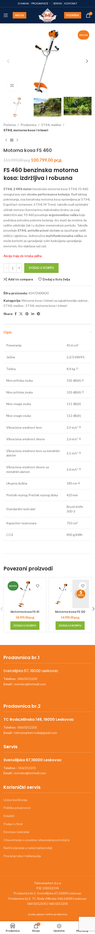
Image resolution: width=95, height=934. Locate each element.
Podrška (72, 15)
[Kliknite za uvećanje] (12, 86)
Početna (9, 125)
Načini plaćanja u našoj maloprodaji (27, 848)
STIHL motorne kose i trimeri (25, 130)
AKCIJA (19, 15)
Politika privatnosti (16, 808)
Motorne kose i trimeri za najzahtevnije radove (54, 300)
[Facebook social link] (15, 314)
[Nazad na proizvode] (12, 140)
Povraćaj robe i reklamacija (22, 856)
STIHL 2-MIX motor (17, 189)
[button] (8, 61)
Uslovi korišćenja (15, 800)
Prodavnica (28, 125)
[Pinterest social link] (27, 314)
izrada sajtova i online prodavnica (47, 914)
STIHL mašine (51, 125)
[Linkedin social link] (33, 314)
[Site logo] (47, 15)
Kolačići (9, 816)
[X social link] (21, 314)
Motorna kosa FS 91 (25, 612)
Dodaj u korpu (41, 268)
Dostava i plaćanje (16, 832)
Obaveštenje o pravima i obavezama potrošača (36, 840)
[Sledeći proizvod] (17, 140)
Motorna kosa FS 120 (70, 612)
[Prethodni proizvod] (6, 140)
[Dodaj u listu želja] (37, 586)
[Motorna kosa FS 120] (70, 594)
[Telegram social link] (39, 314)
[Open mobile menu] (5, 15)
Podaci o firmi (13, 824)
